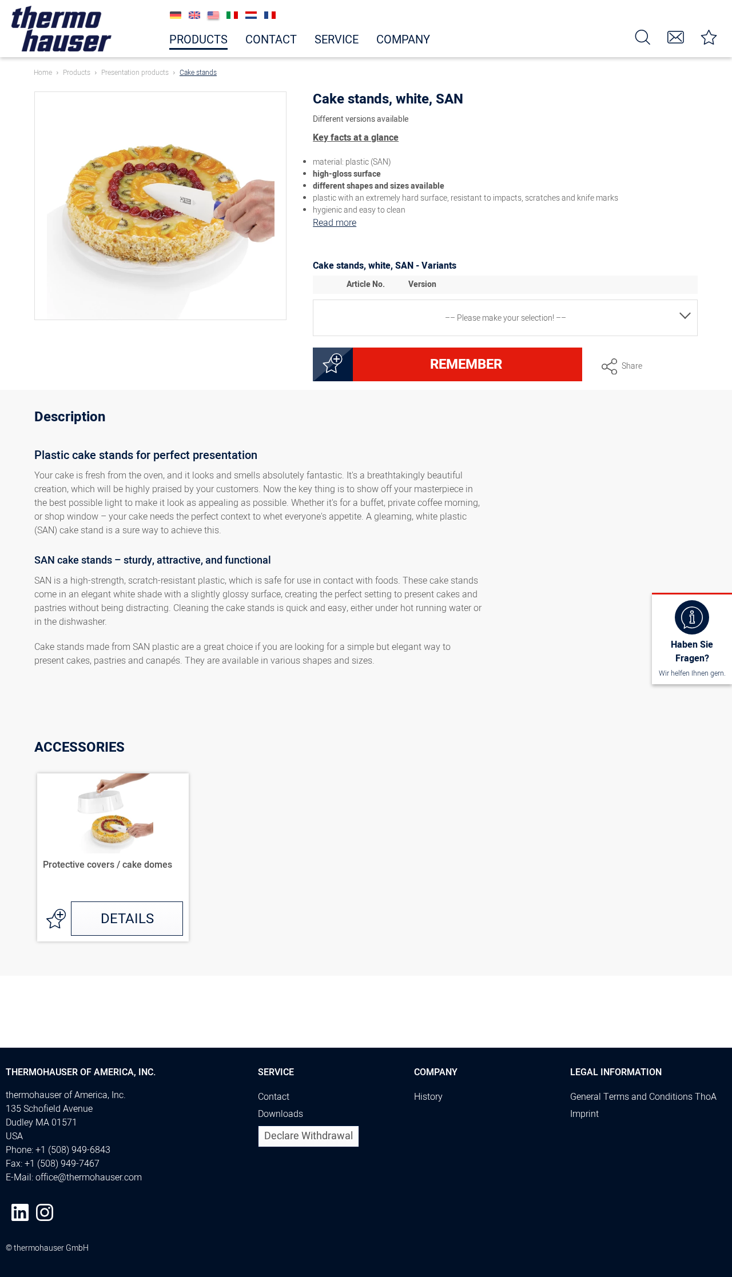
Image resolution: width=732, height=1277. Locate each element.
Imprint (584, 1114)
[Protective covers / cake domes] (113, 813)
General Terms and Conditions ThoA (643, 1097)
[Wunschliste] (709, 36)
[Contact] (676, 36)
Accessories (79, 747)
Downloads (280, 1114)
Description (69, 418)
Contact (273, 1097)
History (428, 1097)
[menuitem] (642, 36)
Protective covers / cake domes (107, 865)
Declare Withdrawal (308, 1136)
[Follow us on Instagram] (44, 1212)
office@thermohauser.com (88, 1177)
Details (127, 919)
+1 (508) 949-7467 (62, 1164)
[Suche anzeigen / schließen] (642, 36)
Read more (334, 223)
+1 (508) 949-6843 (72, 1150)
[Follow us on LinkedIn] (20, 1212)
